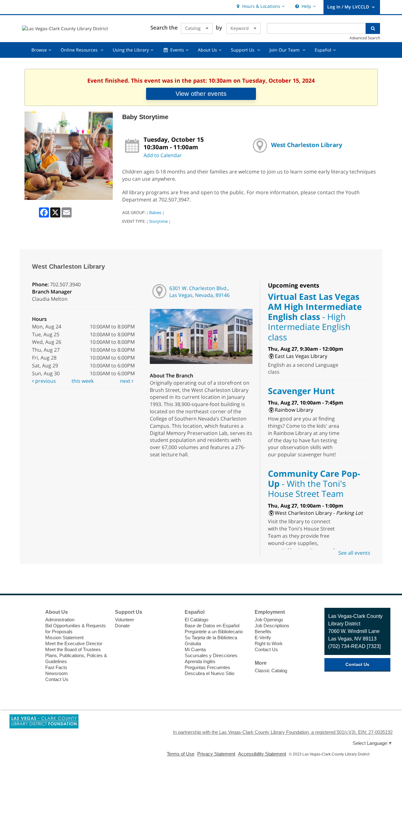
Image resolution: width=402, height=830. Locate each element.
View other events (201, 93)
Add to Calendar (163, 155)
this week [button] (83, 380)
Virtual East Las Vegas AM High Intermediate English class (315, 317)
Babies (155, 212)
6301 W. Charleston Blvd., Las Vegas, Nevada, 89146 (199, 292)
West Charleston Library (306, 145)
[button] (259, 6)
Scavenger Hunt (301, 391)
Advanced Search (365, 37)
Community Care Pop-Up (314, 484)
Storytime (158, 221)
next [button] (126, 380)
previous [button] (45, 380)
